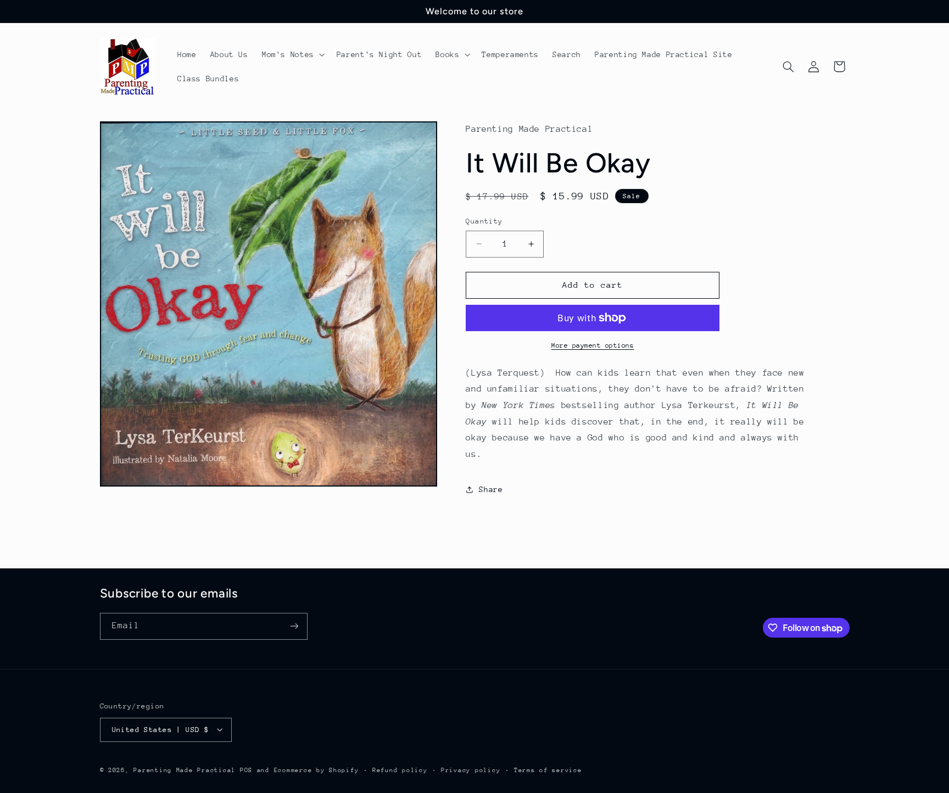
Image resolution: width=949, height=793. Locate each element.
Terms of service (548, 769)
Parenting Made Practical (184, 769)
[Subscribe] (293, 626)
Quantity (484, 221)
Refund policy (400, 769)
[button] (292, 54)
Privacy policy (470, 769)
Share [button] (491, 489)
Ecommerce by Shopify (316, 769)
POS (246, 769)
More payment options (592, 345)
